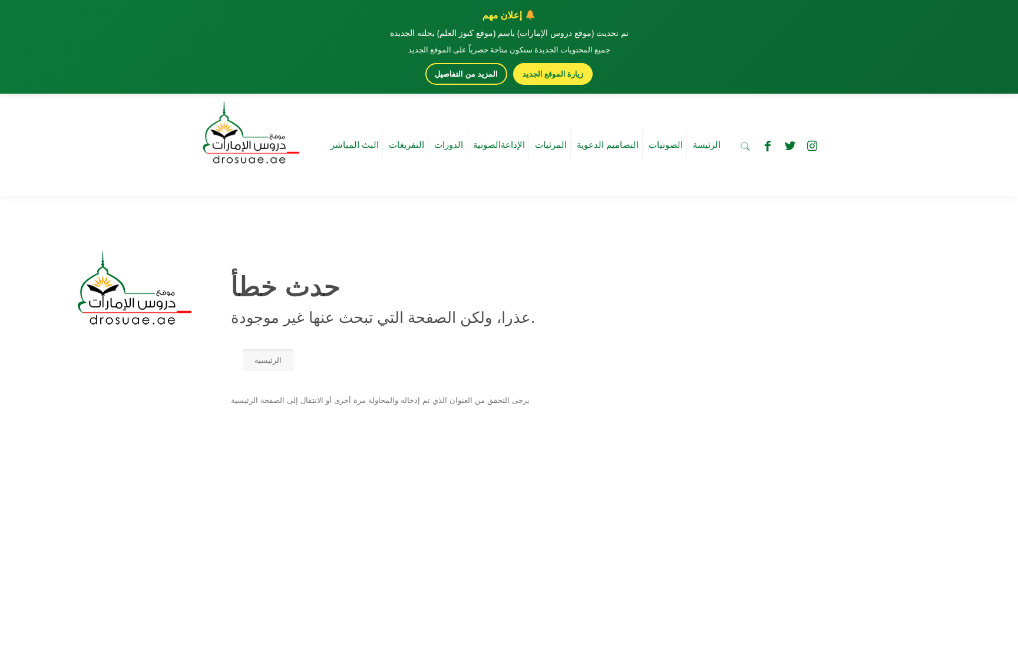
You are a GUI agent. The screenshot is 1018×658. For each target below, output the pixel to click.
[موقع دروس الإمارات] (248, 129)
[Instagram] (812, 146)
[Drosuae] (131, 318)
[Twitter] (790, 146)
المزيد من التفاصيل (466, 74)
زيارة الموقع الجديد (553, 73)
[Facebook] (767, 146)
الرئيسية (268, 360)
